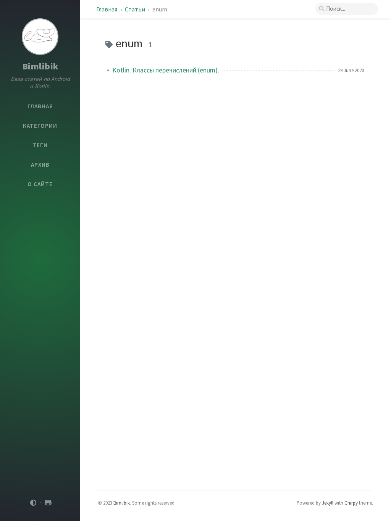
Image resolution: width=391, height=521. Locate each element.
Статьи (135, 9)
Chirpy (351, 503)
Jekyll (327, 503)
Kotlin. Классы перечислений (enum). (165, 70)
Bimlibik (40, 66)
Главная (106, 9)
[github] (48, 502)
